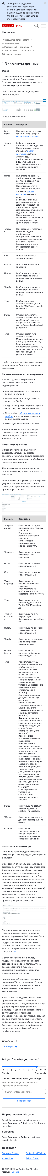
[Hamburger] (43, 26)
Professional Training (36, 1153)
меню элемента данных (27, 136)
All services (7, 1158)
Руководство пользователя (15, 40)
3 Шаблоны (25, 50)
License (15, 1172)
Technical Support (10, 1153)
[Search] (36, 26)
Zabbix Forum (32, 1158)
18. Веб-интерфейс (11, 43)
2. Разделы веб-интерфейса (15, 47)
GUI (14, 951)
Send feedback (24, 1101)
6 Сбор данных (9, 50)
